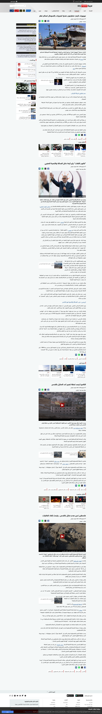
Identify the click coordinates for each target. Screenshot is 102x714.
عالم (70, 11)
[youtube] (17, 695)
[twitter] (15, 695)
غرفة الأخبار (53, 702)
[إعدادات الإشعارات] (24, 11)
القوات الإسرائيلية (78, 561)
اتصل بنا (90, 702)
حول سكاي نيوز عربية (88, 704)
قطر (74, 69)
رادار (54, 706)
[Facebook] (48, 21)
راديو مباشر (78, 704)
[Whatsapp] (42, 21)
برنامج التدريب (89, 706)
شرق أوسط (77, 10)
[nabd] (25, 695)
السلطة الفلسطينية (77, 604)
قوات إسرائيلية (79, 428)
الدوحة (81, 59)
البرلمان (62, 222)
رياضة (63, 11)
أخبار (85, 11)
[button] (16, 11)
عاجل (21, 10)
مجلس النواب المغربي (45, 206)
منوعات (45, 11)
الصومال (84, 66)
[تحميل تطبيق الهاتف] (74, 695)
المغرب (69, 230)
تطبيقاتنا (78, 702)
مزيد (34, 11)
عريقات (80, 610)
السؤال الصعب (52, 704)
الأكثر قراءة (82, 142)
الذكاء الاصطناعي (55, 11)
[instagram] (12, 695)
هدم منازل (56, 461)
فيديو (40, 11)
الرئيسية (90, 10)
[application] (62, 405)
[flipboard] (22, 695)
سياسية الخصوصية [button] (29, 711)
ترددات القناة (77, 706)
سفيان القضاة (60, 645)
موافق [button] (7, 712)
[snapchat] (20, 695)
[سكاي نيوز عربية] (85, 6)
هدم (74, 428)
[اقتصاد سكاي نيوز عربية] (28, 11)
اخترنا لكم (82, 363)
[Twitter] (45, 21)
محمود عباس (65, 464)
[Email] (39, 21)
